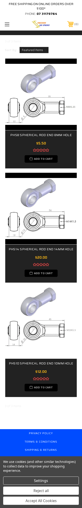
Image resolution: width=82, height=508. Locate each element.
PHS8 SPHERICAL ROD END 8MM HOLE (41, 135)
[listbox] (34, 50)
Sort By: (11, 50)
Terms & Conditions (41, 441)
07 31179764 (47, 13)
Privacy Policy (41, 433)
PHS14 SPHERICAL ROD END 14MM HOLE (41, 249)
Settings (41, 480)
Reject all (41, 490)
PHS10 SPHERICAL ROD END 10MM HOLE (41, 363)
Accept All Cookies (41, 500)
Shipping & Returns (41, 450)
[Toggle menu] (12, 24)
